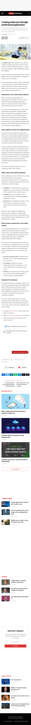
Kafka (12, 359)
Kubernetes (17, 359)
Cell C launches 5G (16, 680)
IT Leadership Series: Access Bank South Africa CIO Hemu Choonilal (8, 384)
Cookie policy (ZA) (8, 721)
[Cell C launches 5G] (6, 681)
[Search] (28, 13)
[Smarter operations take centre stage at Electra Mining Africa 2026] (6, 512)
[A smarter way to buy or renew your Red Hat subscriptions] (15, 450)
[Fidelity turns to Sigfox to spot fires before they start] (6, 522)
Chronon (21, 718)
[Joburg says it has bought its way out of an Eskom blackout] (6, 706)
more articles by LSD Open (13, 315)
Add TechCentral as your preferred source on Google (16, 331)
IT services (11, 17)
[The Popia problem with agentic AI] (6, 598)
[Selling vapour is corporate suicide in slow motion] (6, 582)
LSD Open (5, 34)
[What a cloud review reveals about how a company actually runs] (15, 401)
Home (3, 17)
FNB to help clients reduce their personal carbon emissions (23, 384)
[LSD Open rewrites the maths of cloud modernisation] (15, 425)
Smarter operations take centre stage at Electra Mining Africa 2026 (20, 512)
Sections (7, 17)
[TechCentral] (15, 13)
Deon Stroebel (14, 311)
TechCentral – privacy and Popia (21, 721)
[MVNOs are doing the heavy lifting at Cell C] (6, 689)
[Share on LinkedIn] (6, 38)
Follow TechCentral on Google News (16, 326)
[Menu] (2, 13)
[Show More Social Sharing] (9, 38)
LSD (23, 359)
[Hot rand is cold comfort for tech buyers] (6, 697)
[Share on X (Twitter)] (3, 38)
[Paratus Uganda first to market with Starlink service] (6, 504)
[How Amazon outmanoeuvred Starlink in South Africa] (6, 590)
